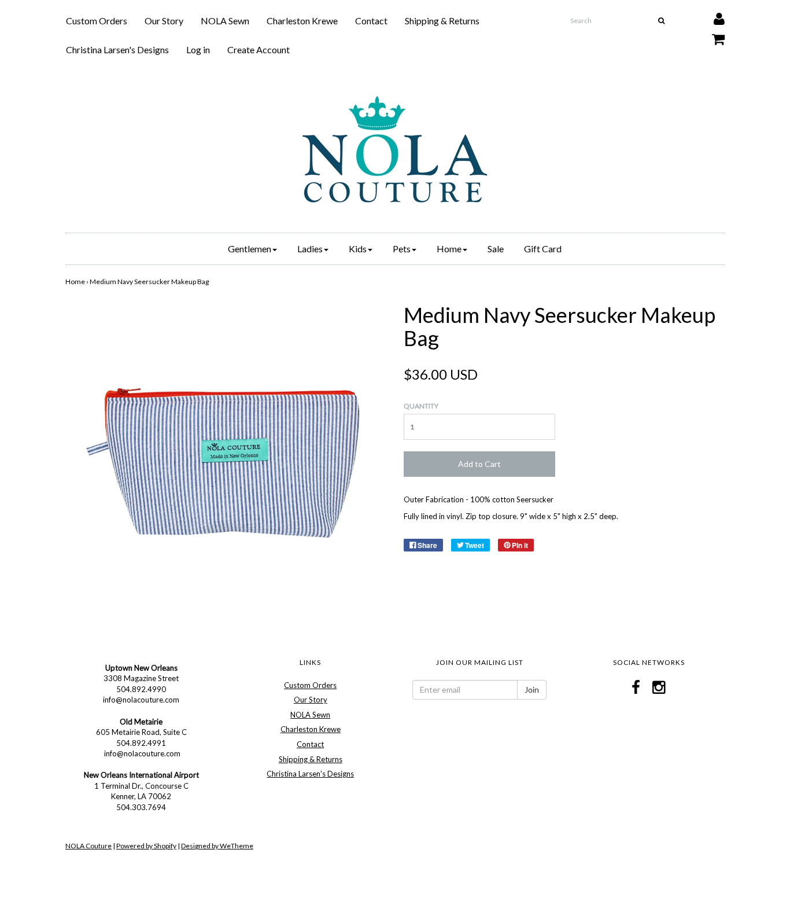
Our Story (164, 20)
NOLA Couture (88, 845)
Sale (496, 248)
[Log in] (712, 16)
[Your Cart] (711, 36)
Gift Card (543, 248)
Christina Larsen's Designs (117, 49)
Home (75, 281)
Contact (371, 20)
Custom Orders (96, 20)
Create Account (258, 49)
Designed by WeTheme (217, 845)
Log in (198, 49)
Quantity (421, 406)
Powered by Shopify (146, 845)
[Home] (395, 149)
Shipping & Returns (442, 20)
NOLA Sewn (225, 20)
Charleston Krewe (302, 20)
